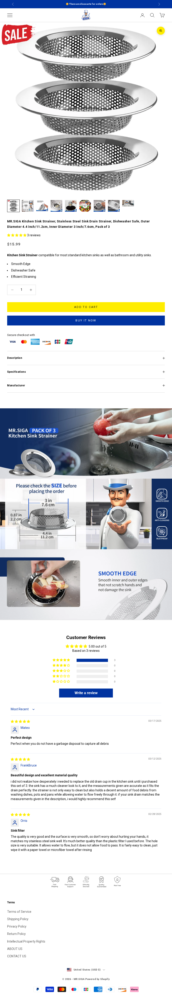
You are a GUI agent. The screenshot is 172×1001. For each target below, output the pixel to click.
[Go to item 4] (56, 206)
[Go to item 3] (42, 206)
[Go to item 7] (99, 206)
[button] (17, 235)
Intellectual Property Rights (26, 941)
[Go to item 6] (85, 206)
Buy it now (85, 320)
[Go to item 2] (28, 206)
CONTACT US (16, 956)
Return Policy (16, 934)
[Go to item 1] (13, 206)
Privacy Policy (16, 926)
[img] (20, 721)
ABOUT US (14, 949)
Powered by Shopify (97, 979)
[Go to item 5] (70, 206)
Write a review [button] (86, 693)
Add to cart (86, 307)
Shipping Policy (17, 919)
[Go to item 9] (128, 203)
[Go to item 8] (114, 206)
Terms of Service (19, 911)
